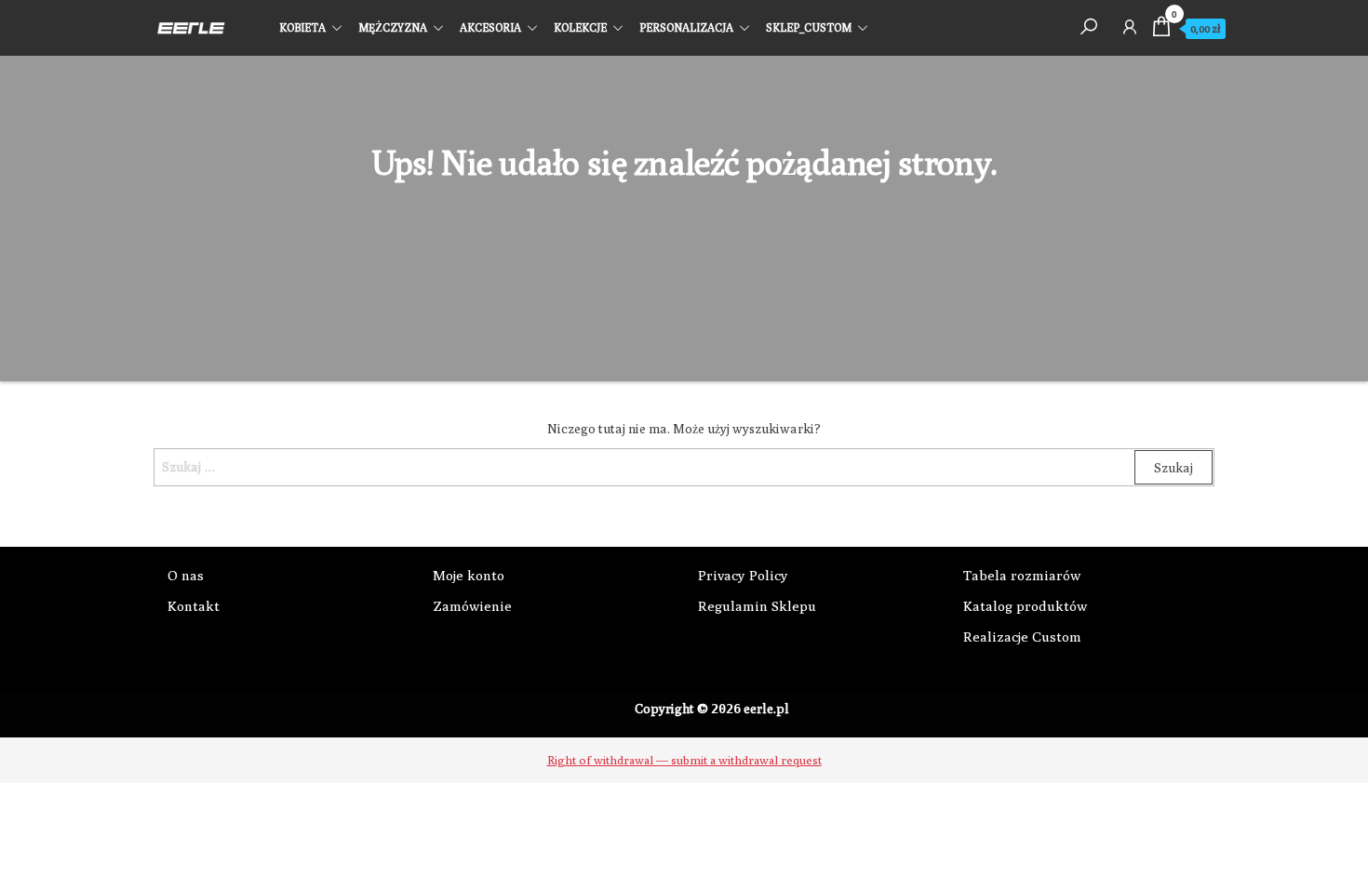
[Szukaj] (1089, 25)
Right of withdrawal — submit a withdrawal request (684, 759)
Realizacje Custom (1022, 636)
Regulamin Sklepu (757, 606)
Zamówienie (472, 606)
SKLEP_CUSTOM (809, 27)
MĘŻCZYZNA (392, 27)
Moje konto (468, 575)
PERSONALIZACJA (686, 27)
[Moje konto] (1130, 25)
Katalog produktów (1025, 606)
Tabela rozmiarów (1021, 575)
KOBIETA (302, 27)
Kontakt (194, 606)
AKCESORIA (490, 27)
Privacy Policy (743, 575)
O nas (186, 575)
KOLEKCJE (580, 27)
